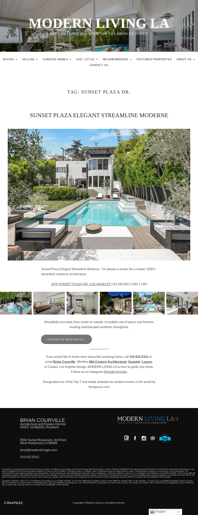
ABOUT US (187, 60)
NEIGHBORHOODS (118, 60)
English (160, 511)
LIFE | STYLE (88, 60)
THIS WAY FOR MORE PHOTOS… (66, 339)
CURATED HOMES (58, 60)
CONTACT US (99, 65)
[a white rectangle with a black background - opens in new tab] (135, 438)
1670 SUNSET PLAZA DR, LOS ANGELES (81, 284)
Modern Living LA (99, 23)
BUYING (11, 60)
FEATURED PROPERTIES (154, 59)
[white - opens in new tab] (144, 438)
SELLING (31, 60)
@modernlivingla (115, 371)
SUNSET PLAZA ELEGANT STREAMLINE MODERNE (99, 115)
